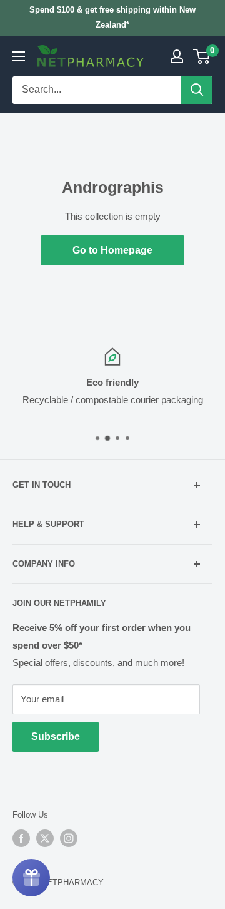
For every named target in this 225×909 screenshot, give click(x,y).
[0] (202, 56)
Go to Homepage (112, 250)
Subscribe (55, 736)
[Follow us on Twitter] (45, 838)
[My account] (177, 56)
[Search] (196, 90)
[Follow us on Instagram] (69, 838)
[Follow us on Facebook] (21, 838)
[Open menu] (18, 56)
